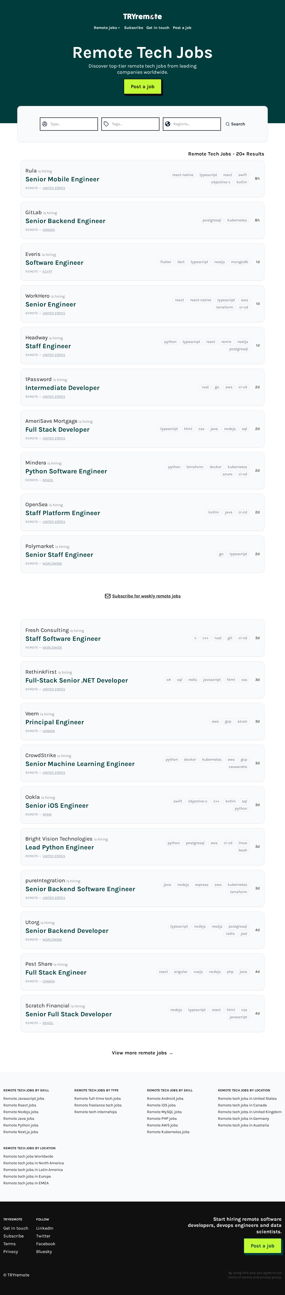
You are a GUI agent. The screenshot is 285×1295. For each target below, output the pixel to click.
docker (216, 466)
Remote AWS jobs (162, 1125)
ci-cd (243, 307)
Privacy (10, 1251)
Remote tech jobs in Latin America (33, 1169)
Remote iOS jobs (161, 1105)
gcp (228, 721)
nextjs (242, 341)
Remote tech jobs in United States (247, 1098)
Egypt (47, 271)
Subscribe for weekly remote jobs (146, 596)
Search (238, 124)
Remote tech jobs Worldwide (28, 1156)
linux (243, 843)
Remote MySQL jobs (164, 1111)
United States (54, 188)
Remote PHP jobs (162, 1118)
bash (243, 850)
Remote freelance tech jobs (98, 1105)
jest (244, 933)
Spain (47, 814)
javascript (212, 679)
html (188, 428)
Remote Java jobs (18, 1118)
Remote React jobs (19, 1105)
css (201, 428)
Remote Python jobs (20, 1125)
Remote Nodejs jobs (20, 1111)
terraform (224, 307)
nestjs (219, 262)
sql (244, 428)
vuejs (198, 971)
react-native (182, 174)
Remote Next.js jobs (20, 1132)
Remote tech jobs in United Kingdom (250, 1111)
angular (181, 971)
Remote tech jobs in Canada (242, 1105)
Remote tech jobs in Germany (243, 1118)
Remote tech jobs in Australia (243, 1125)
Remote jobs (105, 27)
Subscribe (133, 27)
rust (205, 387)
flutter (165, 262)
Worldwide (52, 563)
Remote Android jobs (165, 1098)
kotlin (242, 182)
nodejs (230, 428)
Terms (9, 1243)
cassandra (238, 766)
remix (226, 341)
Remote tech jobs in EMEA (26, 1183)
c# (168, 679)
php (230, 971)
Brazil (48, 480)
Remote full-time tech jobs (97, 1098)
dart (181, 262)
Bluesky (44, 1251)
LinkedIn (44, 1228)
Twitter (43, 1236)
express (201, 884)
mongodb (239, 262)
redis (192, 679)
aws (244, 300)
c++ (205, 638)
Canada (49, 230)
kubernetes (237, 220)
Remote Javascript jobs (23, 1098)
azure (227, 474)
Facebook (45, 1243)
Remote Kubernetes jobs (168, 1132)
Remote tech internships (95, 1111)
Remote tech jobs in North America (33, 1163)
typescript (208, 174)
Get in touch (157, 27)
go (217, 387)
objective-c (220, 182)
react (227, 174)
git (230, 638)
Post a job (182, 27)
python (170, 341)
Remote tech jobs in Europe (27, 1176)
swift (242, 174)
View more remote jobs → (142, 1053)
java (214, 428)
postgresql (212, 220)
